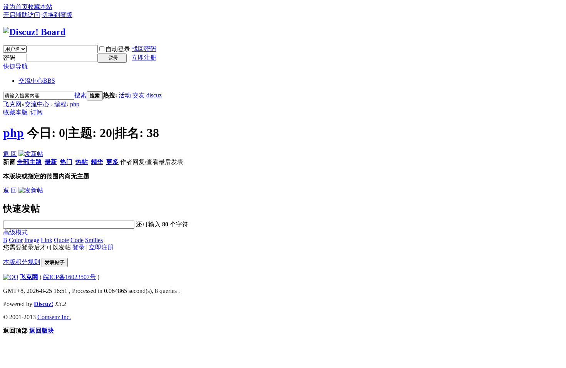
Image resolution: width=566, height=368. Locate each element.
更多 (112, 162)
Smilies (94, 240)
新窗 (9, 162)
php (74, 104)
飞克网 (12, 104)
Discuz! (43, 304)
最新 (51, 162)
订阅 (36, 112)
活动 (125, 95)
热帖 (81, 162)
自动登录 (117, 49)
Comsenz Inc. (54, 317)
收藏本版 (16, 112)
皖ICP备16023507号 (69, 277)
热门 (66, 162)
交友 (138, 95)
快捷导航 (15, 66)
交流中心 (36, 80)
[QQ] (10, 277)
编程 (60, 104)
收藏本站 (40, 6)
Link (46, 240)
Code (77, 240)
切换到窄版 (57, 15)
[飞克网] (34, 32)
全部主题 (29, 162)
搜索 (80, 95)
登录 (78, 247)
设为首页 (15, 6)
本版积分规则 (21, 262)
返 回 (10, 154)
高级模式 (15, 232)
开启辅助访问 (21, 15)
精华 (97, 162)
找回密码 (144, 48)
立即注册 (144, 57)
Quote (61, 240)
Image (31, 240)
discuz (154, 95)
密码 (9, 57)
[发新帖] (30, 154)
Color (16, 240)
